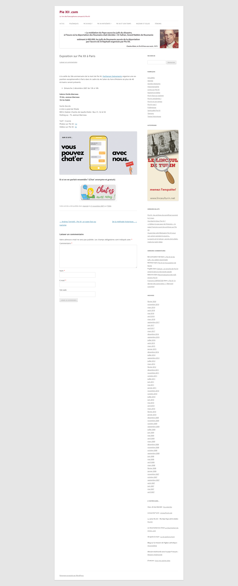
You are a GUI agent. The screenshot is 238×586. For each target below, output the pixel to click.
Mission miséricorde (155, 554)
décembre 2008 (153, 444)
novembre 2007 (153, 474)
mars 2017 (151, 331)
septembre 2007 (153, 480)
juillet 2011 (151, 379)
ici (76, 124)
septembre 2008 (153, 453)
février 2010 (152, 412)
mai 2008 (151, 459)
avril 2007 (151, 492)
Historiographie (153, 87)
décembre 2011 (153, 370)
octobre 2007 (152, 477)
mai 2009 (151, 435)
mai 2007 (151, 489)
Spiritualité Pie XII (154, 110)
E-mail (63, 280)
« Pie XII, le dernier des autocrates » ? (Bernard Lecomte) (162, 283)
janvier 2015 (152, 349)
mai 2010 (151, 403)
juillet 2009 (151, 429)
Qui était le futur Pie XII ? (157, 221)
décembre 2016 (153, 334)
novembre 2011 (153, 373)
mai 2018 (151, 313)
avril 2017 (151, 328)
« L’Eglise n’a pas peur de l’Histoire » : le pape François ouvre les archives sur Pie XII (162, 227)
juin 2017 (151, 325)
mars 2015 (151, 346)
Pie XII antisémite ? (104, 24)
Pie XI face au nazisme (156, 95)
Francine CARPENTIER (156, 280)
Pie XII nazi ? (88, 24)
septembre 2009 (153, 426)
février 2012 (152, 367)
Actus (62, 24)
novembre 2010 (153, 391)
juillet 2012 (151, 361)
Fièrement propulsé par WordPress (72, 575)
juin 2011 (151, 382)
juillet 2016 (151, 340)
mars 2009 (151, 441)
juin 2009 (151, 432)
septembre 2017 (153, 322)
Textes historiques (154, 116)
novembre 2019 (153, 304)
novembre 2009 (153, 420)
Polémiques (74, 24)
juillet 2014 (151, 355)
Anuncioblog (152, 546)
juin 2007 (151, 486)
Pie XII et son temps (123, 24)
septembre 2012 (153, 358)
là (76, 127)
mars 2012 (151, 364)
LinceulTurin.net (166, 513)
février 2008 (152, 468)
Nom (62, 271)
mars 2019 (151, 307)
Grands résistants (154, 84)
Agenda (85, 206)
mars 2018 (151, 319)
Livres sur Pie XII (154, 89)
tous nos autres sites (162, 560)
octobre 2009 (152, 423)
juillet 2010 (151, 397)
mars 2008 (151, 465)
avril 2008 (151, 462)
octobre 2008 (152, 450)
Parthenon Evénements (112, 76)
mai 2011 (151, 385)
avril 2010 (151, 406)
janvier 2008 (152, 471)
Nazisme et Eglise (143, 24)
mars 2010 (151, 409)
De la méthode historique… (124, 221)
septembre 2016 (153, 337)
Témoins (158, 24)
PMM (109, 206)
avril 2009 (151, 438)
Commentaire (66, 243)
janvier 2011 (152, 388)
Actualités (151, 78)
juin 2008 (151, 456)
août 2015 (151, 343)
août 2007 (151, 483)
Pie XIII (150, 522)
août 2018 (151, 310)
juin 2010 (151, 400)
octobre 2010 (152, 394)
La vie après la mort (167, 537)
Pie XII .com (69, 12)
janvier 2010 (152, 415)
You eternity (167, 507)
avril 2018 (151, 316)
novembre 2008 (153, 447)
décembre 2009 (153, 417)
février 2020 (152, 301)
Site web (63, 290)
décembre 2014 (153, 352)
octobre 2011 (152, 376)
